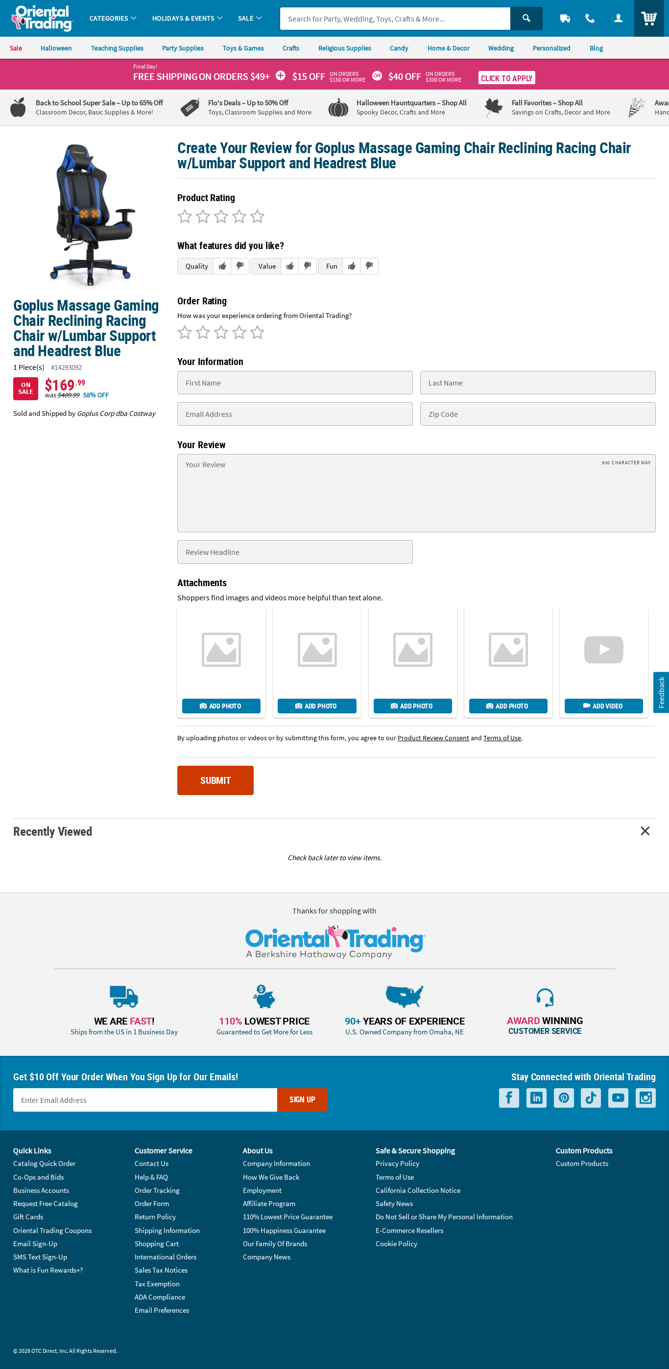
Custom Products (582, 1163)
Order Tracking (157, 1190)
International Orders (165, 1256)
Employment (262, 1190)
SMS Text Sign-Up (40, 1256)
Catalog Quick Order (44, 1163)
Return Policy (155, 1216)
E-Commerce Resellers (409, 1230)
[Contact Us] (590, 18)
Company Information (276, 1163)
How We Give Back (271, 1177)
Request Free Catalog (45, 1203)
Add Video (607, 705)
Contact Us (151, 1163)
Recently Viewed (52, 831)
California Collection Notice (418, 1190)
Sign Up (302, 1099)
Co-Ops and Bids (38, 1177)
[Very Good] (220, 217)
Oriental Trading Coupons (52, 1230)
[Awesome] (256, 217)
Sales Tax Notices (161, 1270)
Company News (266, 1256)
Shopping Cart (157, 1243)
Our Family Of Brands (275, 1243)
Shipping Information (167, 1230)
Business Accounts (41, 1190)
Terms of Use (395, 1177)
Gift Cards (28, 1216)
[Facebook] (509, 1098)
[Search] (526, 18)
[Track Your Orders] (565, 18)
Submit (215, 780)
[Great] (238, 217)
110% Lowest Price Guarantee (288, 1216)
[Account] (618, 18)
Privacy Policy (397, 1163)
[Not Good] (184, 217)
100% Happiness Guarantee (284, 1230)
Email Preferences (162, 1310)
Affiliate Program (269, 1203)
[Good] (201, 217)
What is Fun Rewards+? (48, 1270)
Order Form (152, 1203)
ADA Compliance (160, 1296)
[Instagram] (646, 1098)
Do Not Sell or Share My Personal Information (444, 1216)
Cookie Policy (396, 1243)
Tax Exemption (157, 1283)
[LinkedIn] (536, 1098)
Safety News (394, 1203)
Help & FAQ (151, 1177)
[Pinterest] (564, 1098)
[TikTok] (591, 1098)
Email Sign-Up (35, 1243)
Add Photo (225, 705)
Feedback (661, 692)
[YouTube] (618, 1098)
